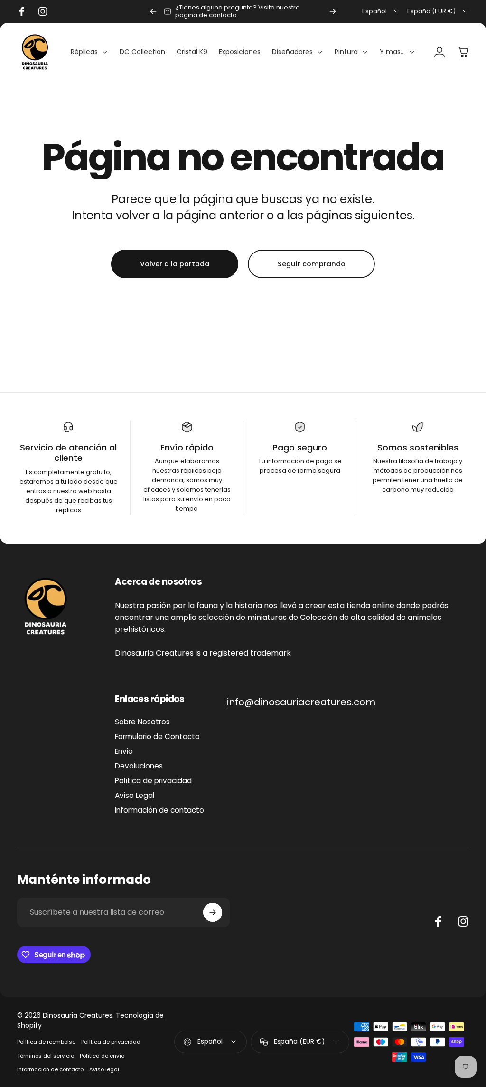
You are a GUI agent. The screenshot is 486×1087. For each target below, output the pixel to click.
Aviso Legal (134, 795)
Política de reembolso (46, 1042)
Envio (124, 751)
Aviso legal (104, 1069)
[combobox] (381, 11)
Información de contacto (159, 810)
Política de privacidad (153, 780)
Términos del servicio (45, 1055)
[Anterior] (153, 11)
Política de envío (102, 1055)
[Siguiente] (332, 11)
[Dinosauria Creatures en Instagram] (463, 921)
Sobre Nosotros (142, 721)
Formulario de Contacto (157, 736)
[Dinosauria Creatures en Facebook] (438, 921)
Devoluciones (139, 765)
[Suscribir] (212, 912)
